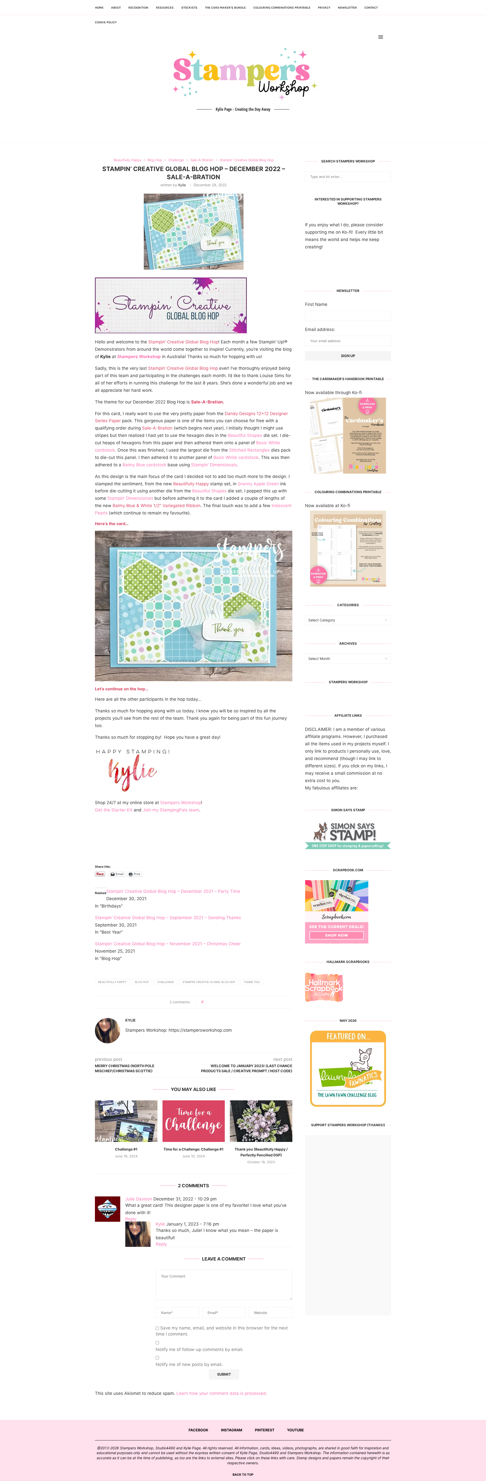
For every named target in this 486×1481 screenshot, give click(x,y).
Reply (130, 1218)
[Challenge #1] (126, 1121)
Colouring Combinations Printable (281, 7)
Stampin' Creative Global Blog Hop (209, 982)
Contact (371, 7)
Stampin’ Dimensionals (214, 464)
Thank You (252, 982)
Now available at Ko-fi (327, 505)
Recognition (138, 7)
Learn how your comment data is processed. (221, 1393)
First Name (316, 304)
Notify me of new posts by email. (189, 1364)
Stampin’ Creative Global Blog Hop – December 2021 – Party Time (173, 891)
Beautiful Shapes (245, 435)
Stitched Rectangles (249, 450)
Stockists (189, 7)
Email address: (320, 329)
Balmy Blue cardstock (144, 464)
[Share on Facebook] (209, 1002)
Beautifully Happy (112, 982)
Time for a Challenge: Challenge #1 (194, 1149)
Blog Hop (142, 982)
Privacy (324, 7)
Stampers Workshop (139, 356)
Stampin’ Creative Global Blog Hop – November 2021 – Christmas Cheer (168, 943)
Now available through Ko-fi (333, 392)
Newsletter (347, 7)
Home (99, 7)
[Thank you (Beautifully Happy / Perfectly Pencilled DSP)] (261, 1121)
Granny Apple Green (258, 483)
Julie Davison (138, 1198)
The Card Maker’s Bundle (225, 7)
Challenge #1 (126, 1149)
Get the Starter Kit (113, 809)
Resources (165, 7)
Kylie (182, 185)
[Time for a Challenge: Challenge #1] (194, 1121)
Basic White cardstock (235, 457)
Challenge (165, 982)
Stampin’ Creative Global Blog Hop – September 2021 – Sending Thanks (168, 917)
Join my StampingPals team (171, 809)
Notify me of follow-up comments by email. (200, 1349)
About (116, 7)
